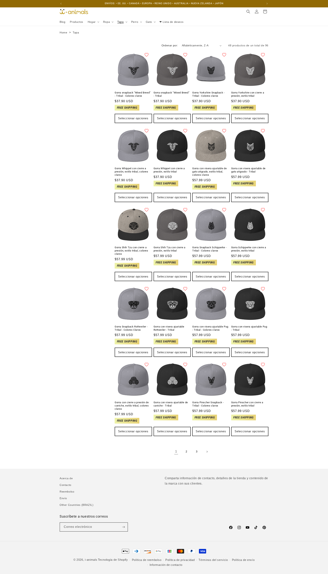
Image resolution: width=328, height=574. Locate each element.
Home (63, 32)
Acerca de (66, 478)
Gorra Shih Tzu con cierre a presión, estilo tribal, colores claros (131, 250)
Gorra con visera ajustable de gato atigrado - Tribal (248, 170)
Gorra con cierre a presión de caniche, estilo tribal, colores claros (132, 405)
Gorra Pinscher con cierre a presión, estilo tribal (247, 404)
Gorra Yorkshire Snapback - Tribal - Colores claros (208, 94)
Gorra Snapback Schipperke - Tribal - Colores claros (209, 249)
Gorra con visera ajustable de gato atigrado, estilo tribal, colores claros (209, 171)
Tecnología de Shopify (113, 559)
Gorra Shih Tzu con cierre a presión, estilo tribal (169, 249)
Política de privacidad (180, 559)
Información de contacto (166, 564)
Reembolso (67, 491)
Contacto (65, 484)
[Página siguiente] (207, 451)
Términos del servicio (213, 559)
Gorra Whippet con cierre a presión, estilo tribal (169, 170)
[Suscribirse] (123, 527)
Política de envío (243, 559)
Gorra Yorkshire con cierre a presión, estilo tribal (247, 94)
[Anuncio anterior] (61, 3)
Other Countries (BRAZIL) (76, 504)
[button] (93, 22)
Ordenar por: (170, 45)
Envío (63, 498)
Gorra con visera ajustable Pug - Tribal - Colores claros (210, 328)
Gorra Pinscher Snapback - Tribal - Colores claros (208, 404)
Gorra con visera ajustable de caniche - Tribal (171, 404)
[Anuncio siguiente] (267, 3)
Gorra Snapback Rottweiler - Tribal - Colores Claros (131, 328)
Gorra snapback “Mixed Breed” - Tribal (172, 94)
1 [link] (176, 451)
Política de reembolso (147, 559)
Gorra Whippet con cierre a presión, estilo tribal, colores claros (131, 171)
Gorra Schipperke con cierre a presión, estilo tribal (248, 249)
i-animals (91, 559)
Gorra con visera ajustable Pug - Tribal (249, 328)
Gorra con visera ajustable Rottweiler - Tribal (169, 328)
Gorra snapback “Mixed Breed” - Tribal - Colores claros (133, 94)
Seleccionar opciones (133, 118)
